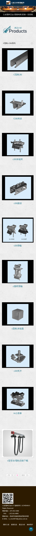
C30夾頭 (18, 118)
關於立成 (6, 524)
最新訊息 (14, 524)
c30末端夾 (18, 159)
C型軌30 (18, 74)
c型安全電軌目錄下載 (17, 460)
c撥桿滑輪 (18, 286)
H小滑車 (18, 413)
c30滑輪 (18, 245)
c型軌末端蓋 (18, 328)
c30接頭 (18, 203)
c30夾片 (18, 371)
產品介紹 (22, 524)
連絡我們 (30, 524)
